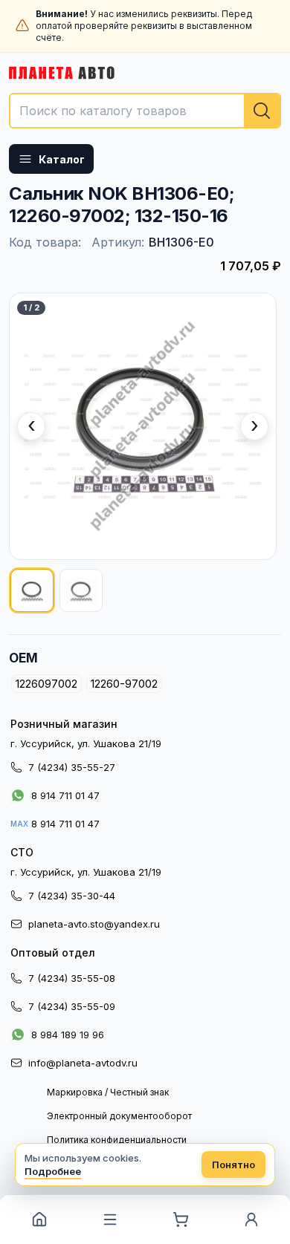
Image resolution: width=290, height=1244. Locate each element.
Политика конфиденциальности (117, 1139)
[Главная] (39, 1219)
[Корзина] (180, 1219)
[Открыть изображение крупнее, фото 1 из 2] (143, 426)
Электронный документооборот (119, 1115)
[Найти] (262, 110)
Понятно (233, 1164)
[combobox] (145, 110)
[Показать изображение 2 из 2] (81, 590)
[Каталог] (109, 1219)
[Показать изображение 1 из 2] (32, 590)
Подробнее (53, 1171)
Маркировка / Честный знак (108, 1092)
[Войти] (251, 1219)
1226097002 (46, 684)
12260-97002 (124, 684)
